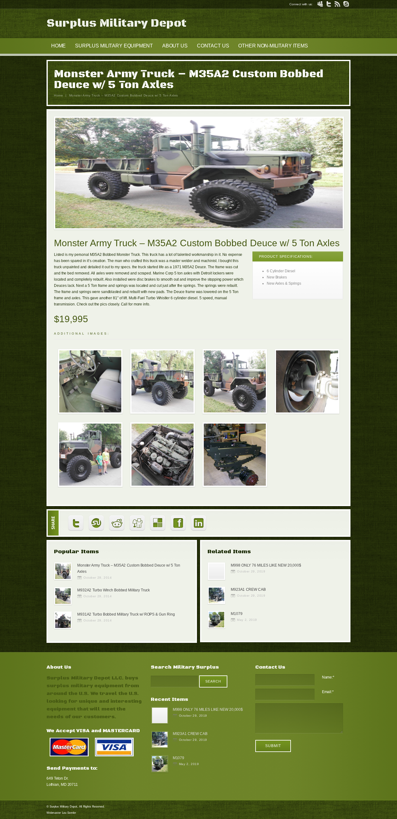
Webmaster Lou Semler (61, 812)
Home (58, 95)
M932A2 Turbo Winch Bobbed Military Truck (113, 590)
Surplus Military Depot (116, 23)
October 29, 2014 (97, 577)
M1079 (236, 614)
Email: (328, 692)
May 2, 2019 (247, 619)
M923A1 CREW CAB (248, 589)
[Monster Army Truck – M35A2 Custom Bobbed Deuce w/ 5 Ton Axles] (199, 174)
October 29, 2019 (251, 571)
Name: (328, 677)
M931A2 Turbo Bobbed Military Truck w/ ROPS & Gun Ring (126, 614)
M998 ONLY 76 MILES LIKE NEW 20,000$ (266, 565)
